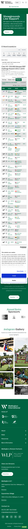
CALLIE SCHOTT (17, 183)
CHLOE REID (17, 139)
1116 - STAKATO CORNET (10, 149)
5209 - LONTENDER (10, 238)
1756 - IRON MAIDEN (10, 210)
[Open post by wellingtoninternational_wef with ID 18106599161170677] (21, 376)
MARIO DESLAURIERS (18, 191)
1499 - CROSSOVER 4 (10, 140)
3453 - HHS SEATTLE (10, 214)
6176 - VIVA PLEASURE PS (10, 110)
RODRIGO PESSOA (19, 130)
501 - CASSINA (10, 170)
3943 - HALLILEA (10, 234)
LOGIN (19, 49)
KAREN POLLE (18, 226)
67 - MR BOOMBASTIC (11, 144)
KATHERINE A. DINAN (18, 243)
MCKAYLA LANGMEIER (18, 201)
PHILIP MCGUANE (17, 154)
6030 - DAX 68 (11, 161)
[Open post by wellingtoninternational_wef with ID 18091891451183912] (6, 345)
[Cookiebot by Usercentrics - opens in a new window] (20, 247)
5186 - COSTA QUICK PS (11, 114)
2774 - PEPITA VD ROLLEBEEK (11, 202)
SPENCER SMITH (18, 214)
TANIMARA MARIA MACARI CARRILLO (18, 162)
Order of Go (11, 80)
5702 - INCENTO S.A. (10, 175)
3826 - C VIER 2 (11, 126)
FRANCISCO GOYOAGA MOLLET (17, 150)
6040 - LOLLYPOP (10, 105)
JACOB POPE (17, 196)
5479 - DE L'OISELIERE (10, 100)
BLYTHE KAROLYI (17, 179)
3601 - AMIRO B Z (11, 243)
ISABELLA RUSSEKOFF (18, 126)
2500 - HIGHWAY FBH (10, 197)
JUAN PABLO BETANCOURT (18, 110)
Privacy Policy (17, 526)
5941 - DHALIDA (10, 130)
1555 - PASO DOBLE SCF (10, 154)
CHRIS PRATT (17, 105)
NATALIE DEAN (17, 144)
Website (7, 32)
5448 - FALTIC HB (11, 230)
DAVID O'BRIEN (17, 206)
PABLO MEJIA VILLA (17, 238)
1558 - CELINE (9, 226)
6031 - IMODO (11, 133)
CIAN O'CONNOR (17, 218)
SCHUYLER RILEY (18, 167)
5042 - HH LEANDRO (10, 123)
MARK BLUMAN (18, 114)
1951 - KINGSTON (10, 179)
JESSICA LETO (17, 223)
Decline (14, 280)
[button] (6, 91)
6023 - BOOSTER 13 (11, 167)
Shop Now (12, 297)
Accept (14, 275)
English (17, 2)
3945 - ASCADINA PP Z (11, 119)
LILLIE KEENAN (17, 97)
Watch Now (6, 474)
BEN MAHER (17, 230)
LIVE (24, 527)
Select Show (4, 59)
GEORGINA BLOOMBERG (18, 170)
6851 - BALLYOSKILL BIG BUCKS (11, 187)
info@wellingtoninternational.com (9, 512)
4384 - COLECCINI (10, 206)
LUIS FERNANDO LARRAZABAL (18, 93)
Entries (4, 80)
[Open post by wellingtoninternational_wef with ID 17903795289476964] (21, 352)
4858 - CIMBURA (10, 223)
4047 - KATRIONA (10, 158)
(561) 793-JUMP (5, 509)
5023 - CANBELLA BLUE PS (10, 218)
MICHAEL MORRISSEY (18, 174)
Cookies (9, 526)
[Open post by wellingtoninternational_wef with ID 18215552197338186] (6, 362)
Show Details (20, 271)
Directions (3, 489)
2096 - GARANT (10, 183)
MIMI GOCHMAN (17, 210)
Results (18, 80)
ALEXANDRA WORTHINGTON (18, 102)
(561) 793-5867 (13, 509)
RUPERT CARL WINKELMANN (18, 135)
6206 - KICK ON (10, 97)
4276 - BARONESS (10, 92)
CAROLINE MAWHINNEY (18, 234)
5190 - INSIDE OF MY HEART (11, 192)
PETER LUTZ (17, 158)
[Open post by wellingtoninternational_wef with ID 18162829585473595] (6, 380)
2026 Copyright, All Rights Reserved (14, 523)
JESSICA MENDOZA (17, 118)
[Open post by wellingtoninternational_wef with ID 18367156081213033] (21, 390)
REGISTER (24, 49)
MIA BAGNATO (17, 186)
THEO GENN (17, 123)
